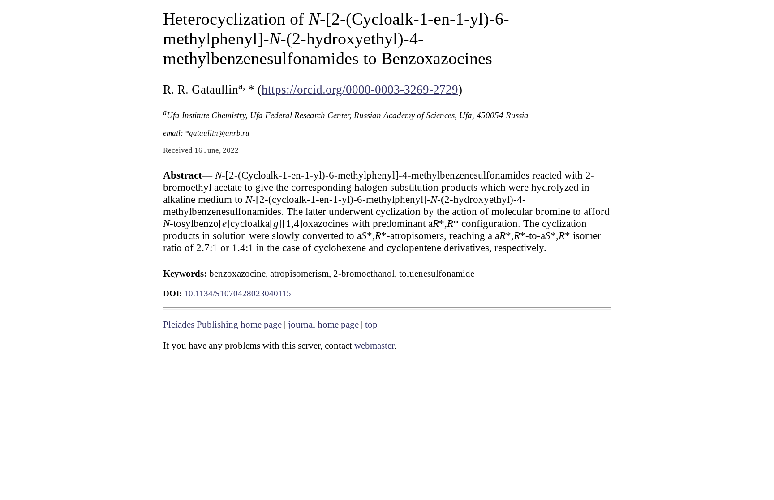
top (371, 324)
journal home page (323, 324)
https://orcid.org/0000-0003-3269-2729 (360, 89)
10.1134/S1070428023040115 (237, 293)
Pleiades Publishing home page (222, 324)
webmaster (374, 345)
